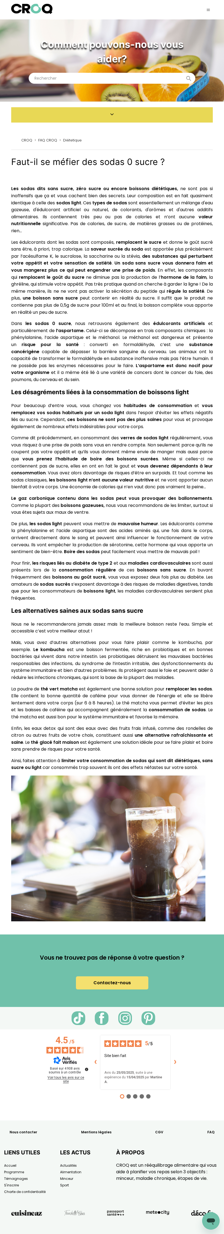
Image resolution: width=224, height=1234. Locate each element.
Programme (14, 1172)
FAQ (210, 1132)
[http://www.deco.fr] (202, 1225)
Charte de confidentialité (25, 1191)
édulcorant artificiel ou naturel (72, 210)
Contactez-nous (112, 983)
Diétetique (72, 140)
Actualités (68, 1165)
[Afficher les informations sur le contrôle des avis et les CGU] (86, 1069)
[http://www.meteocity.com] (157, 1225)
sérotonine (121, 545)
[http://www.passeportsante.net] (115, 1225)
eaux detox (44, 728)
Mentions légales (96, 1132)
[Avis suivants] (175, 1062)
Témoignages (16, 1178)
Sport (64, 1185)
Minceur (66, 1178)
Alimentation (70, 1172)
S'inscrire (11, 1185)
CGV (159, 1132)
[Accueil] (31, 12)
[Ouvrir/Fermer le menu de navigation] (208, 9)
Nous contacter (23, 1132)
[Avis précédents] (95, 1062)
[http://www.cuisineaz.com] (27, 1225)
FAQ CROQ (47, 140)
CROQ (26, 140)
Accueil (10, 1165)
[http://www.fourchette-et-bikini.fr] (74, 1225)
